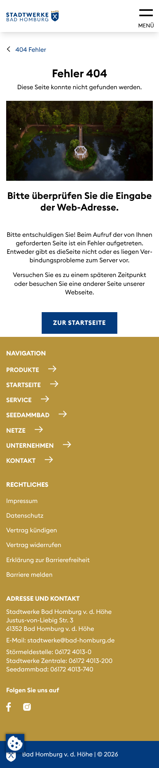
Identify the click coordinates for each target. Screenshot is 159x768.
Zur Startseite (79, 323)
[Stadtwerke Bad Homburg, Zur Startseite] (32, 15)
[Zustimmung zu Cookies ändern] (15, 743)
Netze (15, 430)
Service (19, 400)
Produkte (22, 370)
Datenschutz (25, 516)
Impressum (22, 501)
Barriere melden (29, 575)
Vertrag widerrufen (33, 545)
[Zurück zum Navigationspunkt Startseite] (8, 49)
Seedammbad (27, 415)
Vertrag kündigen (31, 530)
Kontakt (21, 461)
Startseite (23, 385)
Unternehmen (30, 445)
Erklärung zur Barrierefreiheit (48, 560)
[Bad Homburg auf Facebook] (8, 707)
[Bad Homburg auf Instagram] (27, 707)
